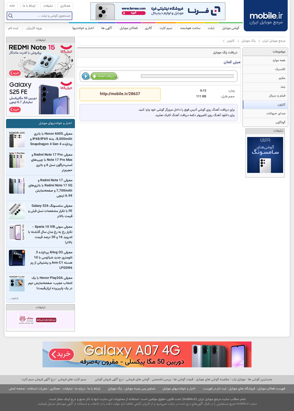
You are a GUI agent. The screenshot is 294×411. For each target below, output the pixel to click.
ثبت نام (13, 28)
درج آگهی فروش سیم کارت (38, 379)
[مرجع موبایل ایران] (266, 15)
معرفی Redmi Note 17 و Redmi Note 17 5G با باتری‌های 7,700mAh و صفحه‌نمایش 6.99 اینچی (50, 188)
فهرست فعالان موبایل (271, 388)
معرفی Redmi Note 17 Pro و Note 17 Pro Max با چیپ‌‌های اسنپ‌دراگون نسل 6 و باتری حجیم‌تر (51, 162)
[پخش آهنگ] (86, 76)
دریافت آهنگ (105, 76)
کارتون (231, 40)
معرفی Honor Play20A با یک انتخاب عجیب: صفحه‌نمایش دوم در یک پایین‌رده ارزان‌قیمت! (50, 283)
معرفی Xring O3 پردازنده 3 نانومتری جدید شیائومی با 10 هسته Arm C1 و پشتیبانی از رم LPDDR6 (51, 260)
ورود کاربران (34, 28)
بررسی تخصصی (161, 379)
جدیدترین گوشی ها (260, 379)
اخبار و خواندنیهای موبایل (55, 123)
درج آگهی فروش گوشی (109, 379)
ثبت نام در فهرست (214, 388)
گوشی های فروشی (137, 379)
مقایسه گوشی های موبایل (212, 379)
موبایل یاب (238, 379)
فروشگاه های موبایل (242, 388)
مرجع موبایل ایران (273, 40)
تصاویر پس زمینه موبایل (140, 388)
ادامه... (13, 298)
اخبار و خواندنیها (83, 28)
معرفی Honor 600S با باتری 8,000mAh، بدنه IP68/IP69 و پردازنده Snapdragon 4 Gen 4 (51, 139)
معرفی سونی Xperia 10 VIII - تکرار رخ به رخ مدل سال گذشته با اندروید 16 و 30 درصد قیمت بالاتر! (50, 234)
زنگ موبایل (248, 40)
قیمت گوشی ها (183, 379)
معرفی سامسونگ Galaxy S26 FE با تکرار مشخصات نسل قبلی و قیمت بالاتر (50, 211)
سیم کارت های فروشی (72, 379)
